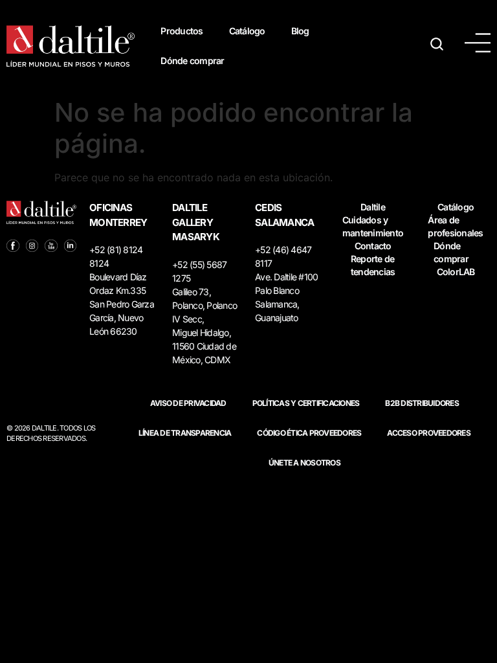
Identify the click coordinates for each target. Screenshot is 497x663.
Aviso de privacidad (188, 403)
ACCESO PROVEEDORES (428, 433)
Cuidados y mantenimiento (372, 226)
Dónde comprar (192, 60)
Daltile (372, 206)
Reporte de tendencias (373, 265)
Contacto (373, 245)
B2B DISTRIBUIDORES (422, 403)
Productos (181, 30)
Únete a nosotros (304, 462)
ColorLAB (456, 271)
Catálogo (247, 30)
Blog (300, 30)
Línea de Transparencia (185, 433)
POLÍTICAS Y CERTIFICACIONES (306, 403)
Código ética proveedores (309, 433)
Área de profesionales (455, 226)
